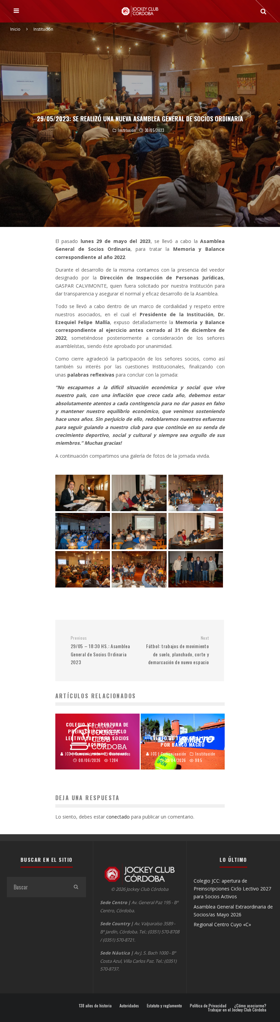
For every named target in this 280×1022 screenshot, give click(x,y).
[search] (76, 887)
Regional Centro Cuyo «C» (222, 924)
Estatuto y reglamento (164, 1006)
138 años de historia (95, 1006)
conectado (118, 816)
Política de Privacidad (208, 1006)
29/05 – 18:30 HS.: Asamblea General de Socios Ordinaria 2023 (100, 650)
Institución (127, 130)
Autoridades (129, 1006)
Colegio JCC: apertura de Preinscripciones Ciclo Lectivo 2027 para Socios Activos (232, 889)
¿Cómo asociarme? (250, 1006)
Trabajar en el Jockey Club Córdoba (237, 1010)
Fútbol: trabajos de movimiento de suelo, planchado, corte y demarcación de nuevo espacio (177, 650)
